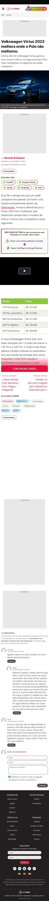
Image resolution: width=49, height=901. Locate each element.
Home (2, 15)
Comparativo (36, 803)
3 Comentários (9, 171)
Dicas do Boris (12, 830)
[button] (36, 9)
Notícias (8, 15)
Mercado (5, 406)
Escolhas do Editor (22, 401)
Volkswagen (8, 207)
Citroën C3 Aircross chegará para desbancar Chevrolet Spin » (37, 384)
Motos (12, 826)
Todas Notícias (8, 401)
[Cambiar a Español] (29, 873)
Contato (12, 808)
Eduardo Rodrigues (14, 157)
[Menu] (3, 9)
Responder (11, 661)
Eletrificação (12, 839)
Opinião (37, 821)
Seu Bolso (6, 410)
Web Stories (37, 835)
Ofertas (36, 839)
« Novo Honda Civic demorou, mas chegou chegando (10, 384)
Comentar (42, 785)
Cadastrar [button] (24, 862)
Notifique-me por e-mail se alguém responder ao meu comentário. (25, 778)
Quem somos (12, 799)
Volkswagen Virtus (30, 406)
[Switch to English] (24, 873)
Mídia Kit (12, 812)
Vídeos (17, 410)
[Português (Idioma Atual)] (19, 873)
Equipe (12, 803)
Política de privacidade (25, 898)
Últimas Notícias (12, 821)
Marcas (36, 799)
